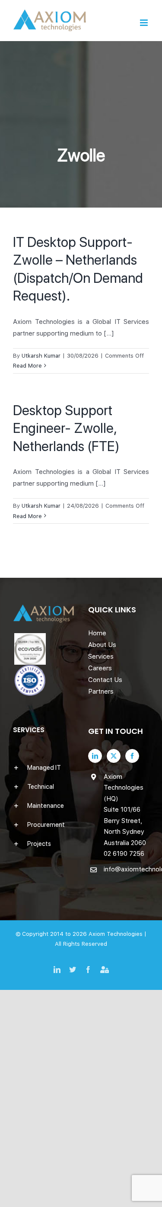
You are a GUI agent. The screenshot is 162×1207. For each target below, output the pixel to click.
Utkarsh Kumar (41, 355)
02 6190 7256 (124, 854)
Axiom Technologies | (117, 934)
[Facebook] (132, 756)
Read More (27, 365)
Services (101, 656)
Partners (101, 691)
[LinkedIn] (95, 756)
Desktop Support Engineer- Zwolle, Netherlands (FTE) (66, 428)
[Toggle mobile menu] (144, 22)
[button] (43, 768)
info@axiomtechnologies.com (126, 869)
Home (97, 633)
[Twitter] (114, 756)
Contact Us (105, 680)
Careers (100, 668)
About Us (102, 645)
